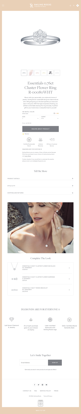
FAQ (35, 391)
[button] (23, 134)
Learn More (28, 156)
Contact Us (27, 391)
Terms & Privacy (48, 396)
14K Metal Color (28, 111)
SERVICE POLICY (45, 391)
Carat (43, 116)
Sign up (55, 362)
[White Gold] (54, 113)
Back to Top (40, 410)
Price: (23, 123)
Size (23, 116)
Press (56, 391)
